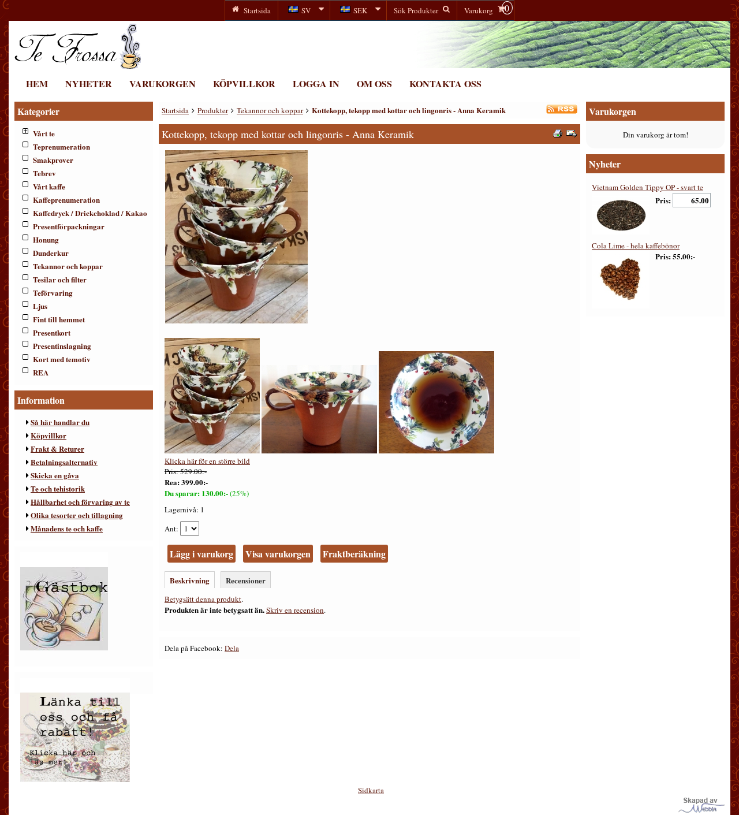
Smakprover (53, 159)
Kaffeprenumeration (66, 199)
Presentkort (51, 332)
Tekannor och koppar (68, 265)
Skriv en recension (295, 610)
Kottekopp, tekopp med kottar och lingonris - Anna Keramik (409, 110)
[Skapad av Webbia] (701, 810)
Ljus (40, 305)
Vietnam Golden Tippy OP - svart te (647, 187)
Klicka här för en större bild (207, 461)
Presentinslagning (62, 345)
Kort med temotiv (62, 358)
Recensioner (246, 580)
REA (40, 372)
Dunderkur (51, 252)
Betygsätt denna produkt (203, 599)
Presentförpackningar (68, 226)
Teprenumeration (61, 146)
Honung (46, 239)
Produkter (212, 110)
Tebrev (44, 173)
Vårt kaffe (49, 186)
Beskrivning (190, 580)
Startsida (175, 110)
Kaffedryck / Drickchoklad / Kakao (90, 212)
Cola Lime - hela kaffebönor (636, 245)
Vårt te (44, 133)
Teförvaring (53, 292)
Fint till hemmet (59, 319)
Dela (232, 648)
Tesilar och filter (60, 279)
